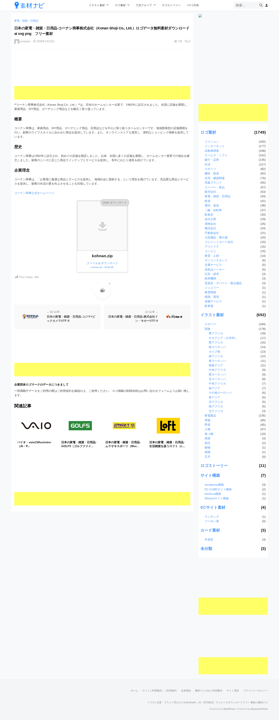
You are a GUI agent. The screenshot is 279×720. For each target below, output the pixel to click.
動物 (207, 447)
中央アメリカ (217, 383)
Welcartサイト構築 (217, 498)
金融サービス (213, 301)
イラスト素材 (97, 5)
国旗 (207, 328)
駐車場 (209, 306)
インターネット (215, 146)
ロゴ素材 (120, 5)
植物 (207, 452)
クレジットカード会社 (219, 242)
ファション (212, 141)
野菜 (207, 424)
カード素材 (210, 530)
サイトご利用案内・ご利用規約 (159, 690)
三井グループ (144, 5)
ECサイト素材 (213, 507)
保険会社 (210, 223)
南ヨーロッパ (217, 347)
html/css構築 (213, 493)
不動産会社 (212, 233)
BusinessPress (259, 709)
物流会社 (210, 228)
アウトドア (212, 246)
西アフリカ (216, 342)
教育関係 (210, 292)
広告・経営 (212, 274)
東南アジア (216, 365)
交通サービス (213, 264)
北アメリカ (216, 411)
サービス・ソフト (216, 155)
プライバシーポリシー (255, 690)
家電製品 (210, 415)
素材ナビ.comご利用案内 (208, 690)
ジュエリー (212, 287)
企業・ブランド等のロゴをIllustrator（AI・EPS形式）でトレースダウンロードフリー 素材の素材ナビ (212, 702)
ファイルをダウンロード (102, 264)
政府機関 (210, 278)
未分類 (206, 548)
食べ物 (209, 433)
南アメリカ (216, 356)
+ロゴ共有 (193, 5)
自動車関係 (212, 150)
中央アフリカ (217, 369)
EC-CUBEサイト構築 (218, 489)
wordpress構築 (214, 484)
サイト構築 (210, 475)
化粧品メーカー (215, 269)
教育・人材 (212, 255)
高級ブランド (213, 182)
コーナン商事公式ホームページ (34, 193)
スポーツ (210, 169)
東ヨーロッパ (217, 360)
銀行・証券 (212, 159)
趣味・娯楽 (212, 173)
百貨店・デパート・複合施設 (223, 283)
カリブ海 (214, 351)
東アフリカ (216, 333)
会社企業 (210, 219)
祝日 (207, 443)
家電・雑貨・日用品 (26, 20)
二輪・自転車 (213, 210)
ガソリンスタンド (216, 260)
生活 (207, 164)
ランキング (212, 516)
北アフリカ (216, 401)
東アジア (214, 397)
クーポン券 (212, 521)
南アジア (214, 388)
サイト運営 (233, 690)
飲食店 (209, 214)
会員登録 (186, 690)
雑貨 (207, 438)
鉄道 (207, 201)
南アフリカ (216, 406)
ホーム (134, 690)
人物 (207, 429)
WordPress (229, 709)
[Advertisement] (102, 77)
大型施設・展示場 (216, 237)
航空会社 (210, 191)
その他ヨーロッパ (220, 392)
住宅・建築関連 (215, 178)
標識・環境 (212, 296)
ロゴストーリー (171, 5)
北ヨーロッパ (217, 379)
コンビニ (210, 251)
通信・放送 (212, 205)
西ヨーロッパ (217, 374)
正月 (207, 456)
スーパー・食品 (215, 187)
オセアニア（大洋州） (223, 338)
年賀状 (209, 539)
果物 (207, 420)
